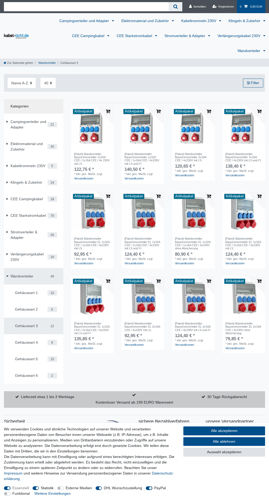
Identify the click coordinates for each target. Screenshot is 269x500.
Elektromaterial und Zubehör (145, 21)
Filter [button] (255, 83)
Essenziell (20, 488)
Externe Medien (79, 488)
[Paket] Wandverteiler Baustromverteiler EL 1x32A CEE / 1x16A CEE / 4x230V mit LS (92, 243)
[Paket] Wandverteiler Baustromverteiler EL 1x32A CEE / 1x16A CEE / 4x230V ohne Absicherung (192, 243)
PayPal (160, 488)
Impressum (13, 473)
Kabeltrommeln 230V (199, 21)
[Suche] (175, 6)
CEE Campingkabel (88, 36)
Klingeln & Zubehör (245, 21)
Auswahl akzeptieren (224, 452)
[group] (92, 128)
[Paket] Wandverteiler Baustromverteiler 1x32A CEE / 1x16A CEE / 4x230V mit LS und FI (142, 158)
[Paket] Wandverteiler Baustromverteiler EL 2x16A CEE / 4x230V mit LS (142, 327)
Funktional (21, 493)
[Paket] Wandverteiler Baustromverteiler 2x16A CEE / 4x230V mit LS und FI (243, 157)
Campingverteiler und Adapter (84, 21)
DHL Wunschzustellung (123, 488)
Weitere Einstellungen (52, 493)
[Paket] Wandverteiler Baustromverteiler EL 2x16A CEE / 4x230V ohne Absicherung (243, 328)
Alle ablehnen (224, 441)
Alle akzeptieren (224, 431)
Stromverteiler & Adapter (185, 36)
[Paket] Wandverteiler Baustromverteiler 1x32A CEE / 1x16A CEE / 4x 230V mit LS (92, 158)
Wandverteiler (249, 51)
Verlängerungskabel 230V (239, 36)
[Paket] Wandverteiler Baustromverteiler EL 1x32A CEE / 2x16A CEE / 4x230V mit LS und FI (92, 328)
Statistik (47, 488)
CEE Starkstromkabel (135, 36)
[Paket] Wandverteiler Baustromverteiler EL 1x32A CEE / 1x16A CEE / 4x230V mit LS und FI (142, 243)
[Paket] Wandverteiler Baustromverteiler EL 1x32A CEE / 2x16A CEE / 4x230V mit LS (243, 243)
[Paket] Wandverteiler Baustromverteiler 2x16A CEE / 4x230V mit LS (190, 157)
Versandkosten (83, 178)
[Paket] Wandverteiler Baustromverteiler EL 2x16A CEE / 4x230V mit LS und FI (192, 327)
